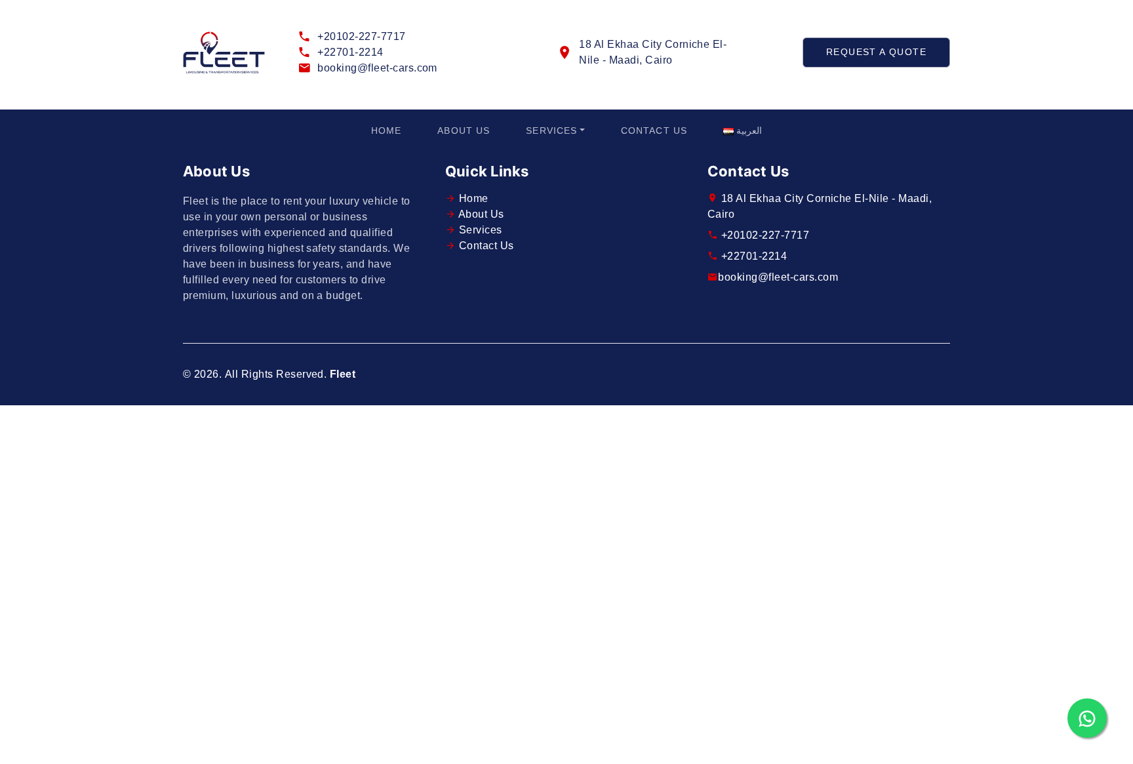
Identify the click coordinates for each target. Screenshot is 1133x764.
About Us (463, 130)
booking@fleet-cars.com (377, 67)
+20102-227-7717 (361, 36)
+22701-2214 (350, 52)
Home (386, 130)
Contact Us (654, 130)
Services (551, 130)
